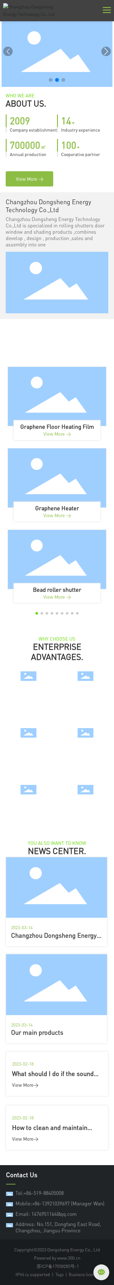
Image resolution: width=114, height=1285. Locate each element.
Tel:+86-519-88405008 (40, 1193)
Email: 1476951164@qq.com (46, 1214)
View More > (57, 434)
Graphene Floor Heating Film (57, 426)
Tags (59, 1274)
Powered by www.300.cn (57, 1258)
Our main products (37, 1032)
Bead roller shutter (57, 589)
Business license (83, 1274)
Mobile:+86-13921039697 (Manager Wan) (60, 1203)
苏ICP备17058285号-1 (58, 1266)
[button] (51, 80)
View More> (25, 1085)
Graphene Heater (57, 508)
